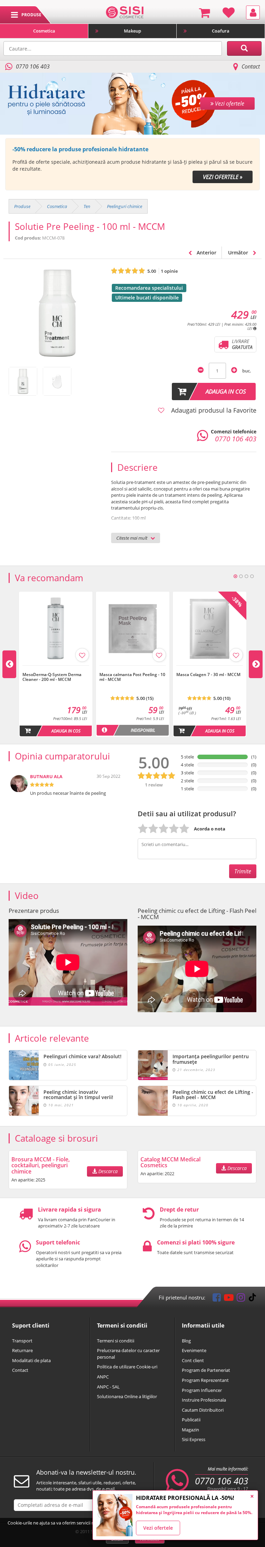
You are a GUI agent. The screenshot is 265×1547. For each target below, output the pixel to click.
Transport (22, 1341)
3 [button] (246, 576)
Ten (87, 206)
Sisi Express (193, 1439)
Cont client (193, 1360)
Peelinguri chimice (124, 206)
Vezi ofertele (158, 1527)
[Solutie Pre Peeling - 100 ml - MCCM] (23, 381)
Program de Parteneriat (206, 1370)
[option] (132, 164)
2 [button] (240, 576)
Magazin (190, 1430)
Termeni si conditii (115, 1341)
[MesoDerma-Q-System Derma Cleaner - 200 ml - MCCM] (55, 669)
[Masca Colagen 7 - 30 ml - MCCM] (209, 669)
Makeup (132, 31)
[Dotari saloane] (125, 12)
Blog (186, 1341)
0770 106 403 (221, 1481)
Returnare (22, 1350)
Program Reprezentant (205, 1380)
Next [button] (256, 664)
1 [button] (235, 576)
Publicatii (191, 1419)
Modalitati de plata (31, 1360)
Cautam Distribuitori (203, 1410)
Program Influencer (202, 1390)
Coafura (220, 31)
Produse (22, 206)
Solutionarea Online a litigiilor (127, 1396)
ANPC (103, 1377)
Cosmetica (44, 31)
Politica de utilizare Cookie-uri (127, 1367)
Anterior (205, 252)
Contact (251, 66)
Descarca (107, 1171)
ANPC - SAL (108, 1387)
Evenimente (194, 1350)
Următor (238, 252)
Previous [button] (9, 664)
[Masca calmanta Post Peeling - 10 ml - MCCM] (132, 669)
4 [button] (251, 576)
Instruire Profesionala (204, 1400)
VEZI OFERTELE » (222, 177)
